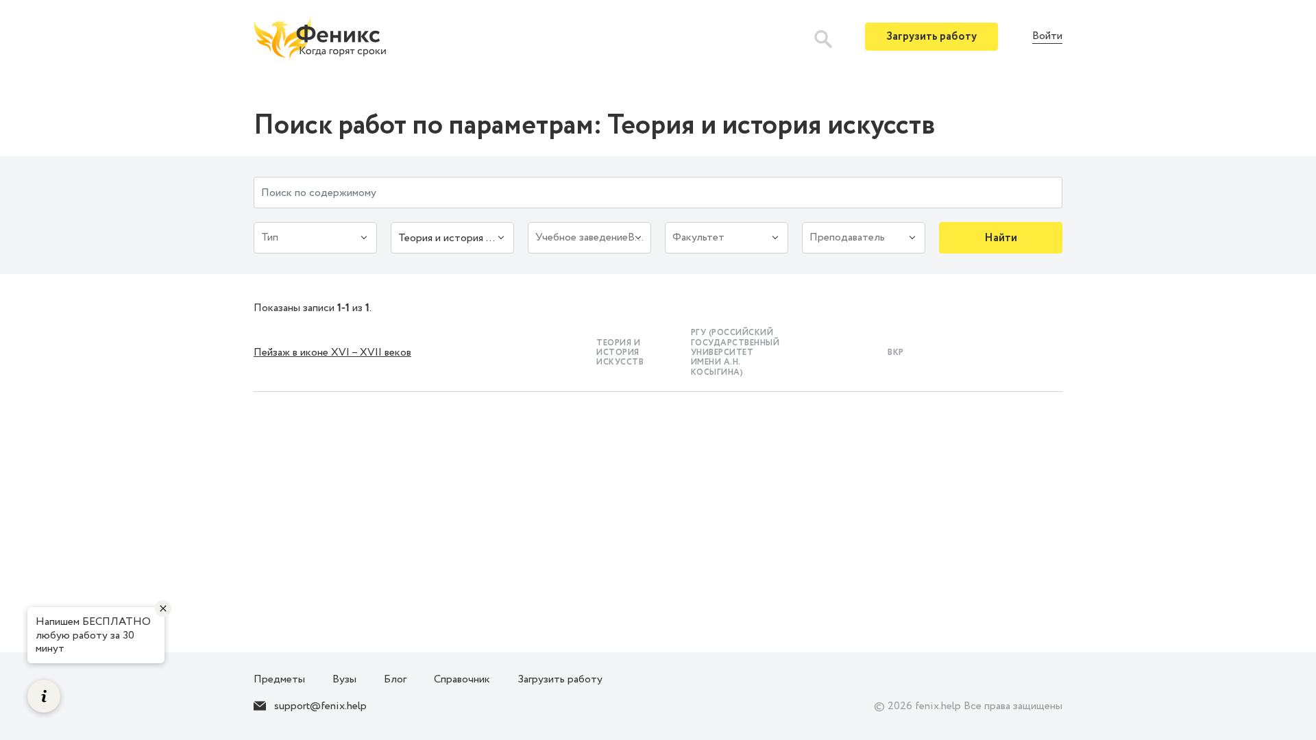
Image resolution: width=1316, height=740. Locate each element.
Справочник (462, 679)
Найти (1000, 238)
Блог (395, 679)
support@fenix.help (320, 706)
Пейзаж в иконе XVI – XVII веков (332, 352)
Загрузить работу (931, 37)
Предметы (279, 679)
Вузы (344, 679)
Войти (1047, 36)
